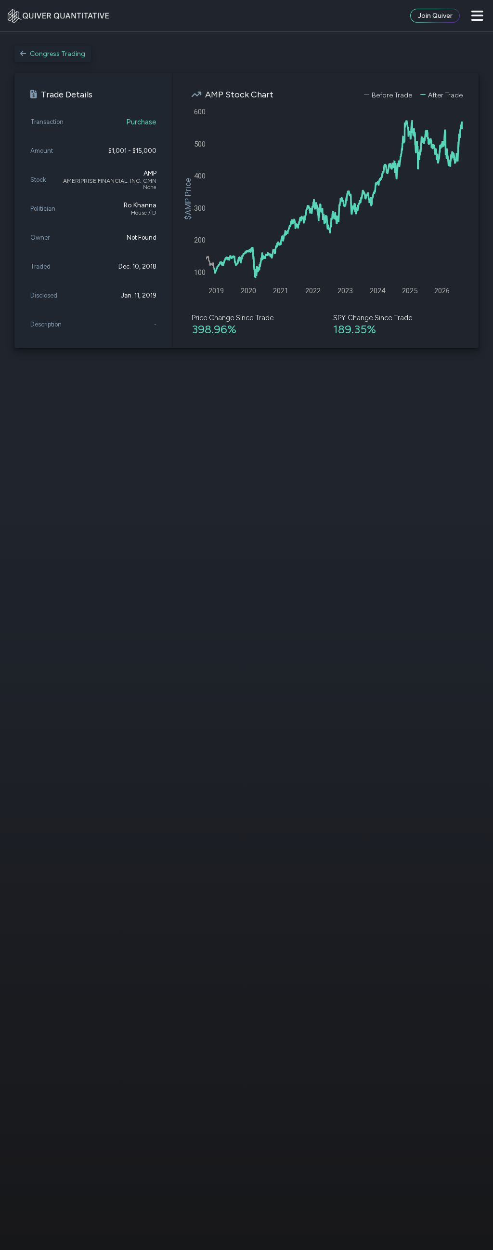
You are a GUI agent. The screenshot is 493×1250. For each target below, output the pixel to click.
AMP (149, 173)
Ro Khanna (140, 205)
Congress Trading (57, 54)
